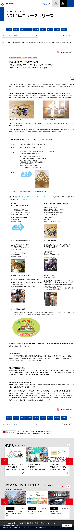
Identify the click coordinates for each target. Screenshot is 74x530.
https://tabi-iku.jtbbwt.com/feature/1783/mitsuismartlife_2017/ (39, 197)
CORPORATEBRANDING (47, 4)
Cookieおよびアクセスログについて (25, 527)
